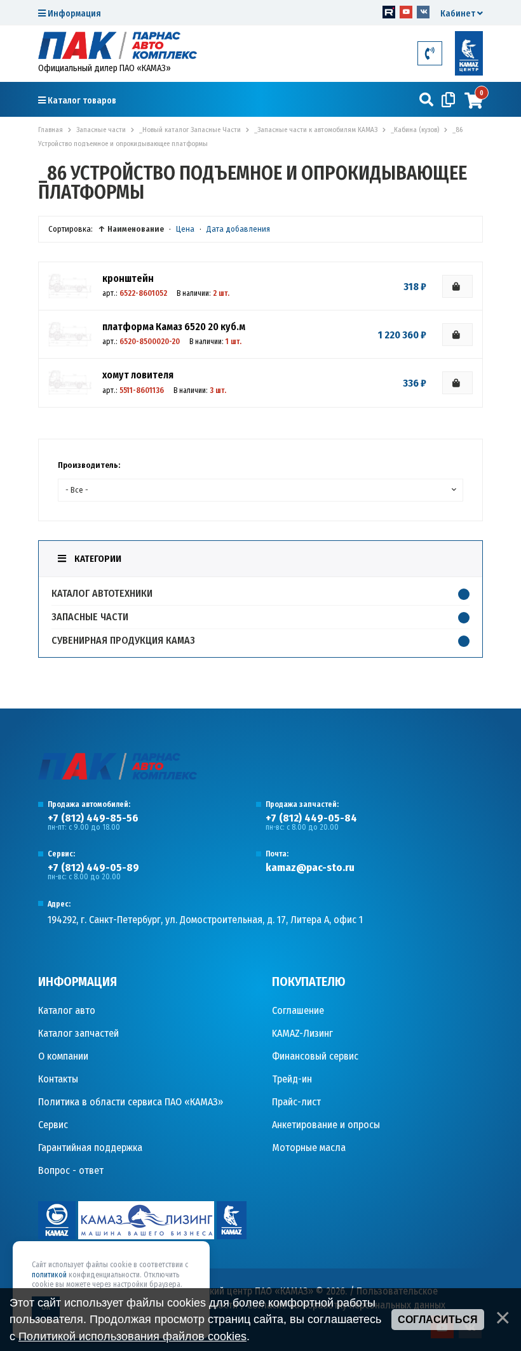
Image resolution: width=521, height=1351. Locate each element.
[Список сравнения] (448, 100)
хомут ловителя (137, 375)
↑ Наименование (131, 229)
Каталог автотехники (101, 593)
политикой (49, 1274)
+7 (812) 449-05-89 (93, 867)
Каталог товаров (81, 100)
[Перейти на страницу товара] (70, 286)
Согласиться (438, 1319)
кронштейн (128, 278)
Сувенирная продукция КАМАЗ (123, 640)
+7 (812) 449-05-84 (311, 818)
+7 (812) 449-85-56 (93, 818)
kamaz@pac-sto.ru (310, 867)
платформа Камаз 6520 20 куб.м (173, 327)
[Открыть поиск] (426, 100)
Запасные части (89, 617)
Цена (185, 229)
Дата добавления (238, 229)
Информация (73, 13)
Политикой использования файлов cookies (132, 1336)
